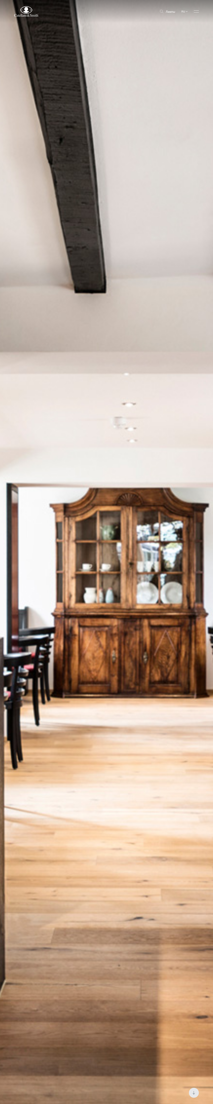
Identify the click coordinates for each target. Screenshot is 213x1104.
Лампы (170, 11)
